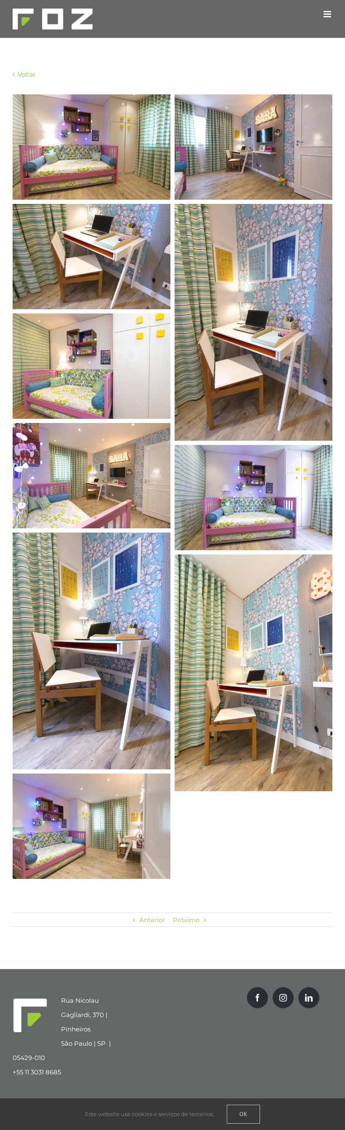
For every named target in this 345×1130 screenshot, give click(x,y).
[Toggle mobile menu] (328, 14)
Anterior (152, 920)
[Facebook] (257, 997)
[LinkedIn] (308, 997)
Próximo (186, 920)
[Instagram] (283, 997)
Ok (243, 1114)
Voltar (26, 74)
